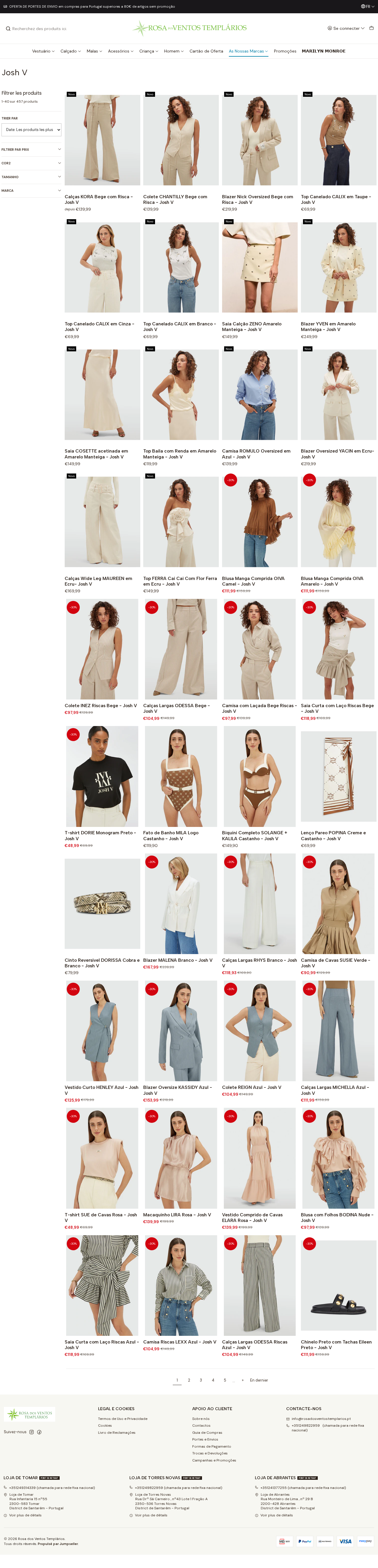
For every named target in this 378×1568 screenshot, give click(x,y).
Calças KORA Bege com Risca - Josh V (99, 199)
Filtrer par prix (15, 150)
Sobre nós (201, 1418)
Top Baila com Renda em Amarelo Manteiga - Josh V (179, 453)
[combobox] (35, 29)
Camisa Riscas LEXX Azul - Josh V (179, 1342)
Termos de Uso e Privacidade (122, 1418)
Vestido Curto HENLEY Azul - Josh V (102, 1090)
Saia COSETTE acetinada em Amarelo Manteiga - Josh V (96, 453)
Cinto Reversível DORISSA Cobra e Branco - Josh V (102, 963)
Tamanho (10, 177)
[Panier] (371, 28)
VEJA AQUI (234, 6)
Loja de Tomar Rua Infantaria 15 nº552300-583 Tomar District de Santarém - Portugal (36, 1501)
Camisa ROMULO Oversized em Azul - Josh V (256, 453)
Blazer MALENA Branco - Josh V (178, 960)
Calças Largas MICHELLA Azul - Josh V (335, 1090)
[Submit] (8, 29)
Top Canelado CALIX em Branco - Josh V (179, 326)
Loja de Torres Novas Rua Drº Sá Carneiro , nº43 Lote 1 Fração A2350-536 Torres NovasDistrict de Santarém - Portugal (171, 1501)
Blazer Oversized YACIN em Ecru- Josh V (337, 453)
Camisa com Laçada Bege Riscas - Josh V (259, 708)
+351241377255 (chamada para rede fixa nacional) (303, 1487)
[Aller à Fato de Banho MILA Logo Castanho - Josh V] (181, 776)
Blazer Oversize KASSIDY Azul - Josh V (177, 1090)
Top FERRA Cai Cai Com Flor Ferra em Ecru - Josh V (180, 581)
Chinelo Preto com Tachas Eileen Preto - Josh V (336, 1344)
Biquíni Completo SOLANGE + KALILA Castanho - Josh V (254, 835)
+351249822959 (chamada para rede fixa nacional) (328, 1427)
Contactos (201, 1425)
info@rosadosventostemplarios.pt (321, 1418)
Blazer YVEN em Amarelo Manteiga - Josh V (328, 326)
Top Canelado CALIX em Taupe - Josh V (336, 199)
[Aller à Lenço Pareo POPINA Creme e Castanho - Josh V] (339, 776)
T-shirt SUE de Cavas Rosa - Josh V (101, 1217)
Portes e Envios (205, 1439)
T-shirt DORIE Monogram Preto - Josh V (100, 835)
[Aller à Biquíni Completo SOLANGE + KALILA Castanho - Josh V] (260, 776)
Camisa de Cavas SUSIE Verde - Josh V (335, 963)
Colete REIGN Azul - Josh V (251, 1087)
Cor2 (6, 163)
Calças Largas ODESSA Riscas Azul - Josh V (254, 1344)
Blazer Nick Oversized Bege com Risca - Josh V (257, 199)
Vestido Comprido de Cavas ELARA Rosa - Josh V (252, 1217)
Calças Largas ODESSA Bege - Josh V (176, 708)
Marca (7, 191)
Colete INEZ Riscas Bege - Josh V (101, 705)
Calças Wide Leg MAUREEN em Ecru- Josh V (98, 581)
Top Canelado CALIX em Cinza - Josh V (99, 326)
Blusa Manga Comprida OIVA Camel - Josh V (253, 581)
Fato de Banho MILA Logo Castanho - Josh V (170, 835)
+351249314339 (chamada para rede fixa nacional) (52, 1487)
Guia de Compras (207, 1432)
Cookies (105, 1425)
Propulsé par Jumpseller (58, 1544)
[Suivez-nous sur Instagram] (31, 1432)
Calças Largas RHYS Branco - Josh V (259, 963)
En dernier (259, 1380)
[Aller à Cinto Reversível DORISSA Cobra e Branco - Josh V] (102, 903)
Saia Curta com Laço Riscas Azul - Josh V (102, 1344)
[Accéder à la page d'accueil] (189, 28)
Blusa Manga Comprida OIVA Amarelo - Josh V (332, 581)
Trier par (9, 118)
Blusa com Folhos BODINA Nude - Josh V (337, 1217)
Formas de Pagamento (211, 1446)
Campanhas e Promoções (214, 1460)
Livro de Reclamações (117, 1432)
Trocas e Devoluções (210, 1453)
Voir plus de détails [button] (25, 1515)
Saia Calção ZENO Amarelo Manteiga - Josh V (251, 326)
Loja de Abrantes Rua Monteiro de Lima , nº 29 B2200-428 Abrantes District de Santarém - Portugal (288, 1501)
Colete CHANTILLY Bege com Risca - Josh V (175, 199)
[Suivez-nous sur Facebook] (39, 1432)
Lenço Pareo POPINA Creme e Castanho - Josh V (333, 835)
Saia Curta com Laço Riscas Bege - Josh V (337, 708)
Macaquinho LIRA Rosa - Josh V (177, 1215)
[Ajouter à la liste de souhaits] (134, 140)
